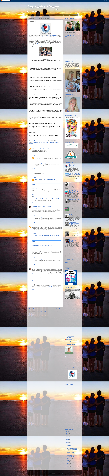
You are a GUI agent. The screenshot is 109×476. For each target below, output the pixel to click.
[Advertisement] (74, 309)
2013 (67, 442)
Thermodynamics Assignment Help (40, 273)
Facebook (48, 44)
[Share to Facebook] (54, 140)
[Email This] (50, 140)
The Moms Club (70, 450)
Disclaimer (75, 15)
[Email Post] (49, 140)
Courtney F (34, 206)
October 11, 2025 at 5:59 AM (44, 267)
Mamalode (53, 43)
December (69, 443)
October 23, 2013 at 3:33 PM (46, 245)
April (68, 466)
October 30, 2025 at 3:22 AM (45, 284)
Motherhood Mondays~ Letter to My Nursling (72, 449)
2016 (67, 437)
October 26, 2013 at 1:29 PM (52, 235)
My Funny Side (68, 15)
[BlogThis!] (52, 140)
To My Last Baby (69, 61)
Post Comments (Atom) (40, 311)
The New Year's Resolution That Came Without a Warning (74, 223)
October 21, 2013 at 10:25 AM (53, 163)
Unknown (34, 148)
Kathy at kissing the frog (40, 163)
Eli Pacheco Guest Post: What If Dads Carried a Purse (73, 191)
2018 (67, 434)
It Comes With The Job (74, 199)
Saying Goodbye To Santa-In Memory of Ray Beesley (73, 240)
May (68, 464)
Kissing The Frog (38, 142)
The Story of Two (70, 455)
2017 (67, 436)
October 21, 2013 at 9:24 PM (41, 188)
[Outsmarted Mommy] (72, 378)
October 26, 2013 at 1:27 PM (52, 198)
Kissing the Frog (44, 36)
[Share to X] (53, 140)
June (68, 463)
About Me (40, 15)
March (68, 467)
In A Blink (71, 214)
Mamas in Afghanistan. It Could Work (74, 165)
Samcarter (34, 267)
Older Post (59, 308)
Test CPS (50, 286)
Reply (33, 152)
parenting (31, 143)
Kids (34, 142)
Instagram (67, 261)
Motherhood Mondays (60, 15)
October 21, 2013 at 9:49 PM (44, 206)
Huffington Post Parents (43, 43)
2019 (67, 433)
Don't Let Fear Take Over (72, 456)
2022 (67, 431)
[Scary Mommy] (72, 253)
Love (44, 142)
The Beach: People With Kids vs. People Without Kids (74, 174)
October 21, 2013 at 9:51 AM (49, 157)
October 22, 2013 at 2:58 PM (43, 225)
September (69, 458)
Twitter (42, 44)
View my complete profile (70, 341)
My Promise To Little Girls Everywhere (74, 182)
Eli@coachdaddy (35, 245)
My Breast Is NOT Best (72, 453)
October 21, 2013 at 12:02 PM (50, 179)
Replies (34, 155)
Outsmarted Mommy (43, 7)
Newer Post (32, 308)
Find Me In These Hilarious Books (49, 15)
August (68, 460)
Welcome (34, 15)
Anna (33, 188)
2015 (67, 439)
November (69, 445)
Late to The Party (70, 452)
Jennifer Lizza (38, 157)
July (68, 461)
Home (30, 15)
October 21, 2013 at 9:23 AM (43, 148)
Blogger (62, 473)
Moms (46, 142)
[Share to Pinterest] (55, 140)
